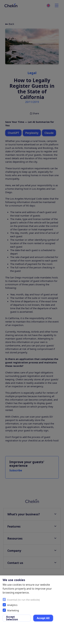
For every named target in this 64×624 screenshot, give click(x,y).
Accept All (43, 618)
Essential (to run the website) (23, 599)
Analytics (12, 605)
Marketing (13, 610)
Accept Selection (12, 618)
